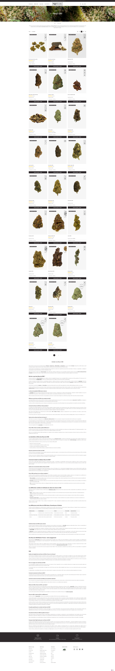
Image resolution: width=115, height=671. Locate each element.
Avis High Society (42, 651)
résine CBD (72, 586)
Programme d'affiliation (43, 656)
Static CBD (30, 656)
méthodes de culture (52, 489)
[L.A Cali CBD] (57, 329)
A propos (41, 648)
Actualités (52, 654)
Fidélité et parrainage (43, 653)
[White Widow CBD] (57, 187)
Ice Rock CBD (31, 650)
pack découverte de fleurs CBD (62, 544)
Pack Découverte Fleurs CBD (33, 59)
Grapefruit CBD (31, 271)
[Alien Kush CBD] (38, 329)
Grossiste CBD (42, 659)
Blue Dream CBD (50, 306)
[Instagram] (77, 649)
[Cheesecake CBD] (77, 187)
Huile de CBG (31, 662)
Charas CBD (30, 659)
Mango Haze (31, 306)
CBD (55, 23)
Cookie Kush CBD (31, 200)
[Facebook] (74, 649)
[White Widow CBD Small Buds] (38, 81)
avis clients (40, 424)
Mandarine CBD (70, 271)
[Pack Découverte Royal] (57, 45)
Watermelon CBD (70, 59)
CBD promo (30, 648)
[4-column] (83, 31)
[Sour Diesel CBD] (57, 151)
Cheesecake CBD (70, 200)
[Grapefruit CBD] (38, 257)
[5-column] (85, 31)
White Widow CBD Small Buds (33, 94)
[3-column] (81, 31)
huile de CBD (38, 596)
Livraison (52, 651)
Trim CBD (64, 525)
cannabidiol (31, 392)
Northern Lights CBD (71, 165)
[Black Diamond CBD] (57, 257)
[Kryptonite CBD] (77, 293)
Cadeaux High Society (43, 654)
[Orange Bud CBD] (77, 116)
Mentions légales (53, 662)
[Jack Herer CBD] (38, 151)
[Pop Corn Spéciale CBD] (77, 81)
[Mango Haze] (38, 293)
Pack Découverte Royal (51, 59)
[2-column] (79, 31)
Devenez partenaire (43, 662)
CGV (51, 659)
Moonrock (31, 531)
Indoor (31, 492)
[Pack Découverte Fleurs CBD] (38, 45)
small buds (80, 381)
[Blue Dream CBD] (57, 293)
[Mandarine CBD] (77, 257)
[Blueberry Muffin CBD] (57, 222)
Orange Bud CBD (31, 653)
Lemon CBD (69, 235)
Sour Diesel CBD (50, 165)
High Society (57, 25)
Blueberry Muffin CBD (51, 235)
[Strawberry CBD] (38, 222)
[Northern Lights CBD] (77, 151)
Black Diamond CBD (51, 271)
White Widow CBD (51, 200)
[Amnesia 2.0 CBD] (57, 81)
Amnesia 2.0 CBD (51, 94)
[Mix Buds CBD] (38, 116)
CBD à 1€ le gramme (69, 591)
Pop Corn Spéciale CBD (71, 94)
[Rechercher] (81, 4)
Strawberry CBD (31, 235)
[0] (85, 4)
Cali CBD (30, 651)
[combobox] (112, 670)
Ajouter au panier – (38, 66)
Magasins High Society (43, 650)
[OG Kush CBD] (57, 116)
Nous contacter (53, 648)
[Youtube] (82, 649)
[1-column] (77, 31)
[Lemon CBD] (77, 222)
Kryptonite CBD (70, 306)
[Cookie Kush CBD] (38, 187)
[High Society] (57, 4)
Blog (51, 653)
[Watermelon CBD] (77, 45)
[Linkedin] (80, 649)
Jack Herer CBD (31, 165)
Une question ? (53, 650)
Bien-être (52, 656)
